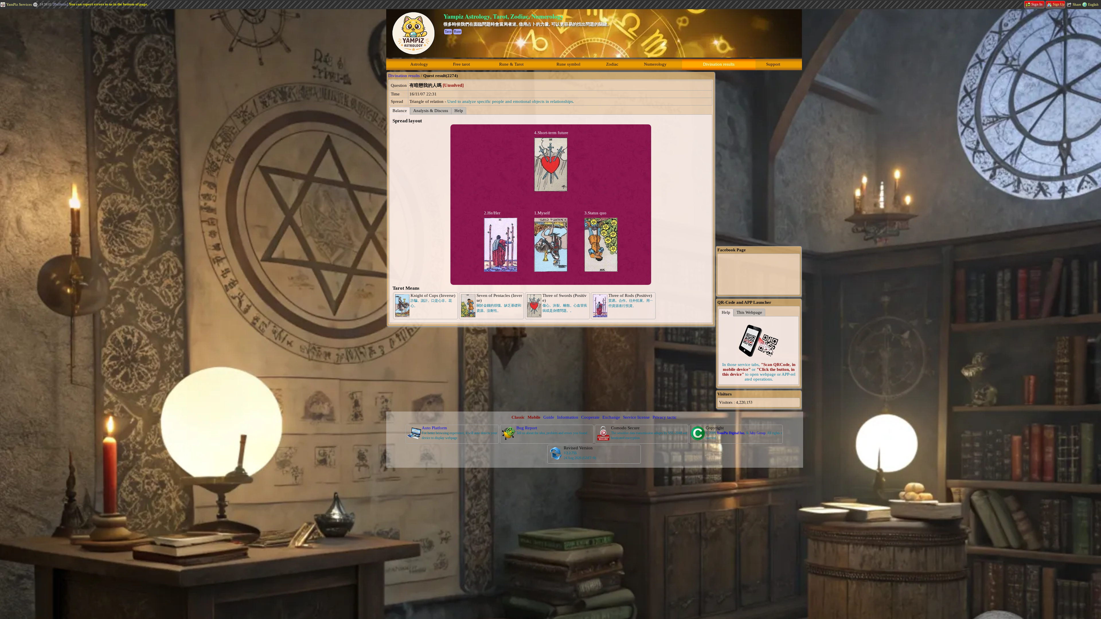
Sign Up (1058, 4)
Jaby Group (757, 433)
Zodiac (612, 64)
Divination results (719, 64)
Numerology (655, 64)
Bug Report (526, 428)
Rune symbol (568, 64)
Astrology (419, 64)
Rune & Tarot (511, 64)
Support (773, 64)
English (1093, 5)
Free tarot (461, 64)
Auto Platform (434, 428)
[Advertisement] (43, 96)
